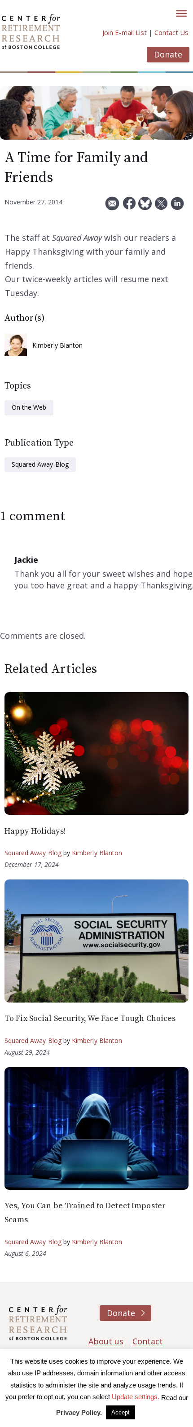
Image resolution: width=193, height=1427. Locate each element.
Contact (147, 1341)
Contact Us (171, 32)
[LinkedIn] (177, 207)
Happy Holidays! (35, 831)
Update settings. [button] (135, 1396)
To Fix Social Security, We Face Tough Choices (89, 1018)
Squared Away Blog (40, 464)
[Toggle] (181, 13)
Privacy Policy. (79, 1412)
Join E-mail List (124, 32)
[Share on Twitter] (161, 207)
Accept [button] (120, 1412)
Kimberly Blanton (57, 345)
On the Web (29, 407)
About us (105, 1341)
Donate (168, 54)
